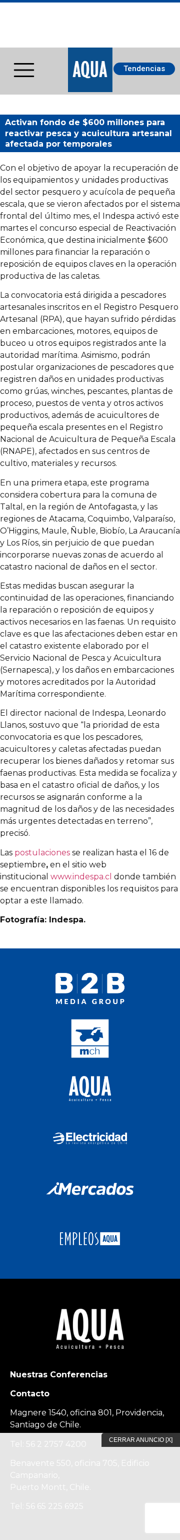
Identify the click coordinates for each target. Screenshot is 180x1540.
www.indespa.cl (81, 876)
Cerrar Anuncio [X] (140, 1439)
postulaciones (42, 852)
